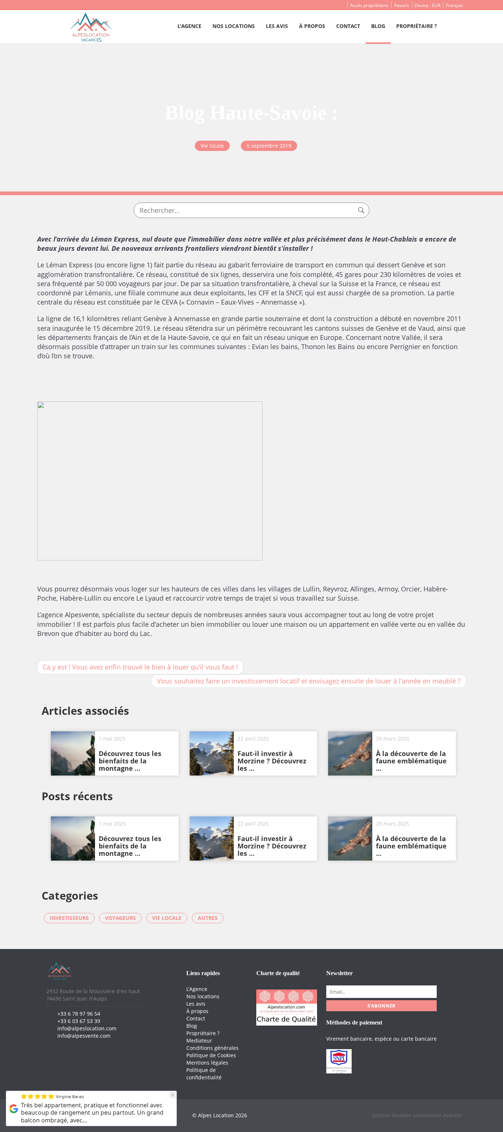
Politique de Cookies (211, 1055)
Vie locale (167, 917)
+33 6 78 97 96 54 (78, 1013)
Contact (348, 25)
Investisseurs (69, 917)
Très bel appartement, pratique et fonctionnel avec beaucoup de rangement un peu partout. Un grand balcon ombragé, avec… (92, 1112)
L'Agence (189, 25)
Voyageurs (120, 917)
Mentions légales (207, 1062)
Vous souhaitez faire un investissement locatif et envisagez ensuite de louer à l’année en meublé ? (309, 680)
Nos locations (233, 25)
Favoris (401, 5)
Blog (378, 25)
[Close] (173, 1095)
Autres (208, 917)
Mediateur (199, 1040)
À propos (312, 25)
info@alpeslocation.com (86, 1028)
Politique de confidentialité (204, 1073)
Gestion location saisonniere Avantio (416, 1115)
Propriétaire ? (416, 25)
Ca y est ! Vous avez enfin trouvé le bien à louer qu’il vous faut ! (140, 666)
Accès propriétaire (369, 5)
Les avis (277, 25)
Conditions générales (212, 1047)
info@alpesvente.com (83, 1035)
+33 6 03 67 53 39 (78, 1020)
